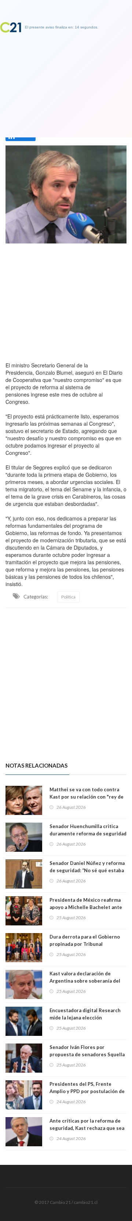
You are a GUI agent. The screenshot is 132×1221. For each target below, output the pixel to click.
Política (68, 597)
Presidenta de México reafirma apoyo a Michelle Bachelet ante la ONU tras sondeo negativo (86, 907)
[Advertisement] (66, 300)
